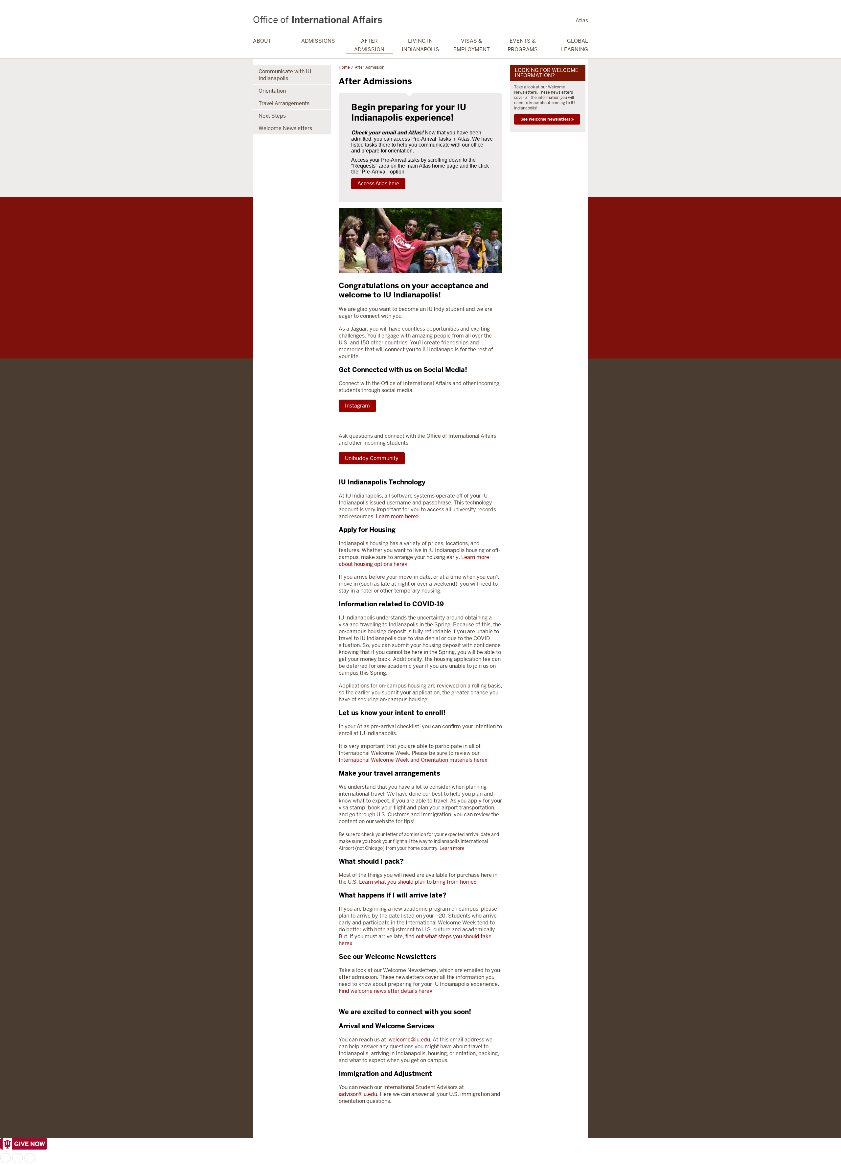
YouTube (29, 1158)
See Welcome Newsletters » (547, 119)
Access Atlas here (378, 183)
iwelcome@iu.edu (408, 1039)
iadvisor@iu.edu (358, 1094)
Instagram (357, 405)
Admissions (318, 40)
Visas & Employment (471, 45)
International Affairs (317, 20)
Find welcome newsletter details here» (385, 991)
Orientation (272, 90)
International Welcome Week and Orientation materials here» (413, 760)
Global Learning (574, 45)
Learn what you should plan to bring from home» (418, 881)
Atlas (582, 20)
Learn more (452, 848)
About (262, 40)
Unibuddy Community (371, 458)
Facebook (5, 1158)
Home (344, 67)
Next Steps (272, 115)
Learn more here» (397, 516)
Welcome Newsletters (285, 128)
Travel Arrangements (284, 103)
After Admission (369, 45)
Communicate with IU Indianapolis (285, 75)
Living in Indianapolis (420, 45)
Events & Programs (523, 45)
